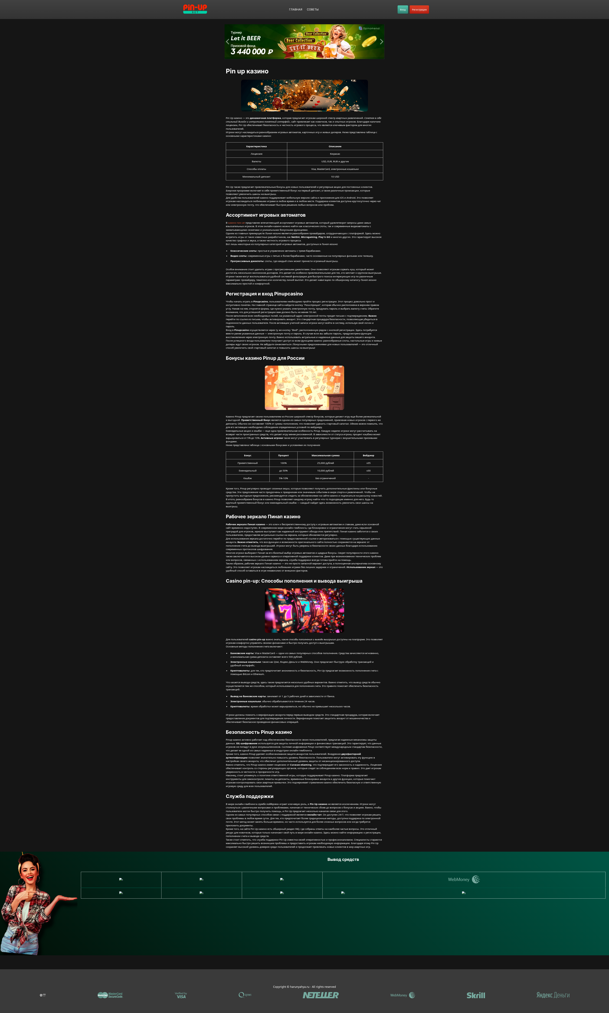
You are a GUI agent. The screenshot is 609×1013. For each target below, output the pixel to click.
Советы (313, 9)
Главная (295, 9)
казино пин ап (236, 222)
